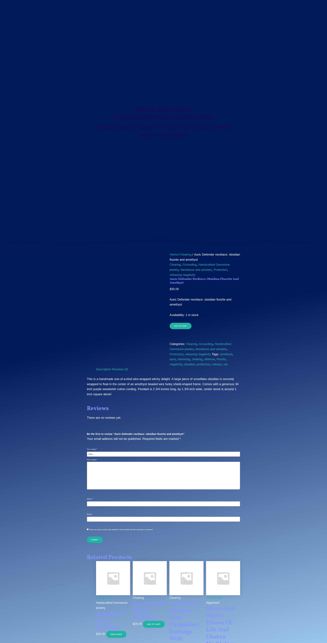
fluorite (221, 359)
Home (174, 254)
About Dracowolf (117, 127)
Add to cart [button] (153, 624)
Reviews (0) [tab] (120, 369)
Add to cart (180, 326)
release (217, 364)
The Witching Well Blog (183, 127)
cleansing (183, 359)
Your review (92, 460)
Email (89, 514)
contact (148, 135)
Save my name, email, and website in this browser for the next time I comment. (121, 530)
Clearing (185, 254)
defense (209, 359)
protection (203, 364)
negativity (176, 364)
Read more (116, 634)
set (226, 364)
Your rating (92, 449)
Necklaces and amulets (196, 269)
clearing (197, 359)
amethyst (226, 354)
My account (174, 135)
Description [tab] (103, 369)
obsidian (189, 364)
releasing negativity (182, 275)
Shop (146, 127)
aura (173, 359)
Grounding (190, 264)
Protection (220, 269)
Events (222, 127)
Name (90, 499)
